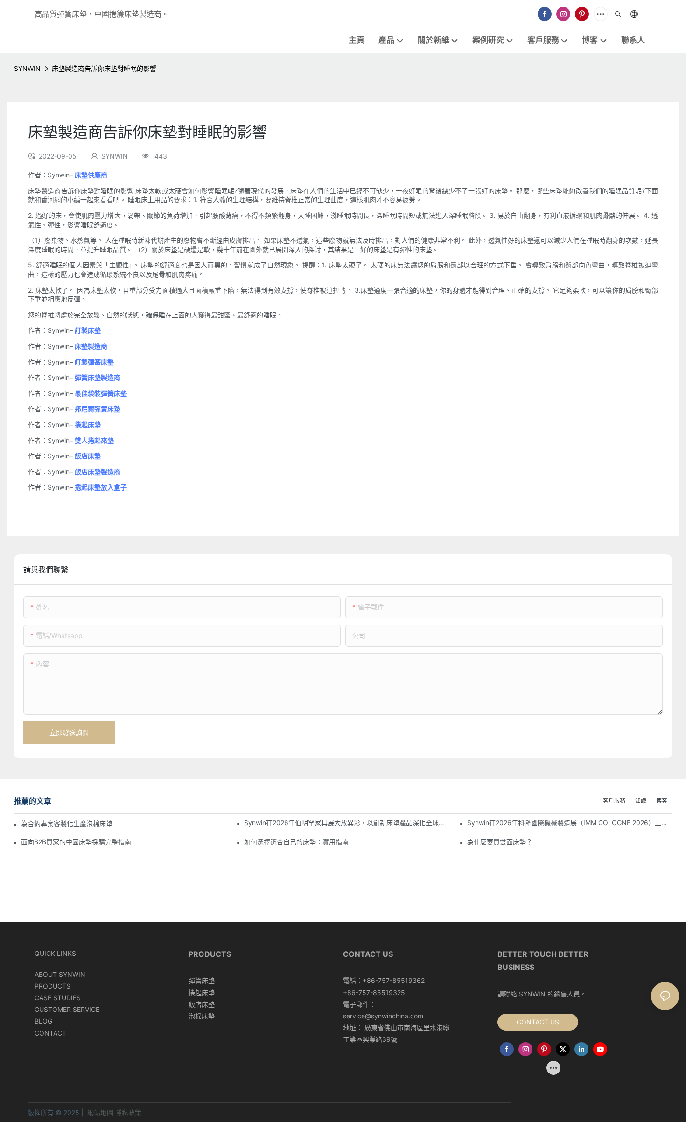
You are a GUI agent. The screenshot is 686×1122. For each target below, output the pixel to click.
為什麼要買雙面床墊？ (499, 842)
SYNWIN (27, 68)
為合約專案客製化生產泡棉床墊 (66, 823)
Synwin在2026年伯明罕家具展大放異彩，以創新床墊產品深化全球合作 (346, 823)
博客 (661, 800)
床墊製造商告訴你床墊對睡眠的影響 (104, 68)
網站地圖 (100, 1112)
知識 (640, 800)
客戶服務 (614, 800)
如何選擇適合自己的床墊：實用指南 (296, 842)
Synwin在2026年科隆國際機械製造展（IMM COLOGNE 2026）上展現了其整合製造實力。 (569, 823)
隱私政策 (128, 1112)
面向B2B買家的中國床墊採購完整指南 (76, 842)
